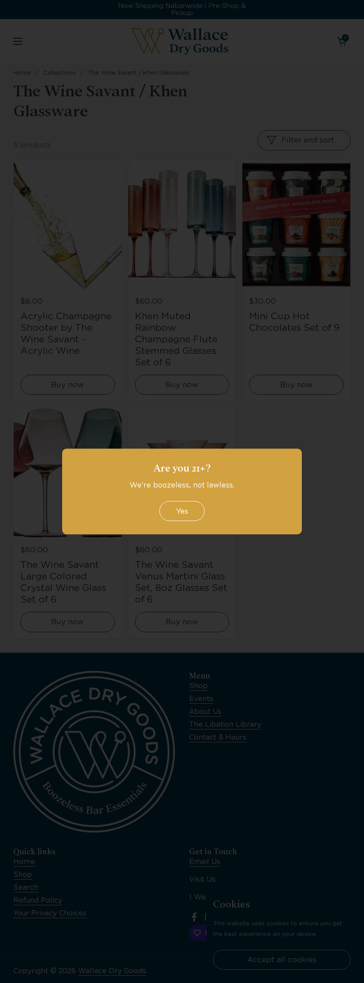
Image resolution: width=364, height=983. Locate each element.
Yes (182, 510)
